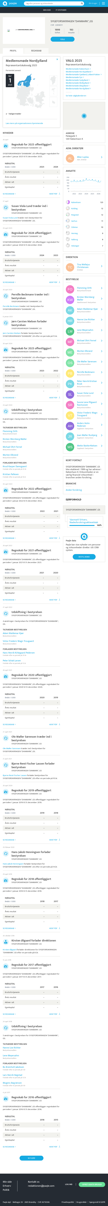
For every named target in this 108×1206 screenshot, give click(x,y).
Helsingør (75, 246)
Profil (13, 51)
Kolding (74, 208)
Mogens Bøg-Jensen (12, 1083)
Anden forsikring (74, 490)
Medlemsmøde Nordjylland (77, 88)
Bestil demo (84, 556)
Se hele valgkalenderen (76, 95)
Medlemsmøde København (77, 69)
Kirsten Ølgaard (10, 949)
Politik (6, 1190)
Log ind (68, 1184)
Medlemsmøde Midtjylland (77, 83)
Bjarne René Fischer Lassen (15, 775)
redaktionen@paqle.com (41, 1186)
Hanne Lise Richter (12, 1048)
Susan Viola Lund (10, 218)
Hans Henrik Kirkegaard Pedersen (19, 653)
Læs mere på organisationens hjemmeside (24, 123)
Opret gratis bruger (92, 1184)
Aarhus (74, 221)
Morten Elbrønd (10, 455)
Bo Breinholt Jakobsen (13, 1067)
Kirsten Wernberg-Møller (15, 439)
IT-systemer (61, 10)
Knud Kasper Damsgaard (15, 466)
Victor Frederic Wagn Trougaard (18, 641)
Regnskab (36, 51)
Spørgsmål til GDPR (97, 1202)
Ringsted (75, 215)
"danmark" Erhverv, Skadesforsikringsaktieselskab (83, 521)
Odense (74, 227)
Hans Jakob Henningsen (13, 864)
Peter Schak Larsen (12, 661)
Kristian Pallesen (11, 474)
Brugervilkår (81, 1202)
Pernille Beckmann (11, 306)
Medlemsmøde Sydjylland (77, 80)
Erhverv (7, 1186)
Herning (74, 233)
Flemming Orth (10, 431)
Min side (47, 10)
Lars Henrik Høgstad (12, 1075)
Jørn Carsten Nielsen (12, 333)
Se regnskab (8, 193)
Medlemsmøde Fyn (74, 77)
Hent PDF (53, 193)
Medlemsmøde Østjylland (77, 85)
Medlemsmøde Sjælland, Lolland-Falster (83, 74)
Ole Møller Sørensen (12, 748)
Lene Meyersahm (11, 1056)
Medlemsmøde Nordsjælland (78, 71)
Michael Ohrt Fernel (12, 447)
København (76, 202)
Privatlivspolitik (68, 1202)
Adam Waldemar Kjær (13, 633)
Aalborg (74, 239)
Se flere (31, 1158)
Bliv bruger (93, 3)
